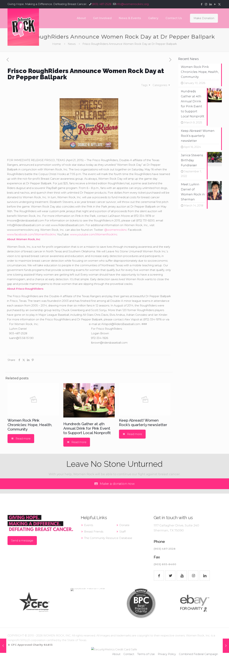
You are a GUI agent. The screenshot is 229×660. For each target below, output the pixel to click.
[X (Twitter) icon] (219, 4)
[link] (34, 603)
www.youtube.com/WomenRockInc (94, 234)
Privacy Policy (167, 654)
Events (88, 525)
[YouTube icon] (215, 4)
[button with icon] (159, 575)
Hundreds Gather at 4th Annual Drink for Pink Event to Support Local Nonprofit (87, 428)
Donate (124, 525)
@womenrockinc (115, 229)
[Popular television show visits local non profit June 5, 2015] (226, 646)
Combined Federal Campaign (198, 654)
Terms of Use (146, 654)
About (116, 654)
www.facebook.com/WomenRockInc (31, 234)
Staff (122, 531)
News (71, 44)
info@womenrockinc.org (132, 4)
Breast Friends (93, 531)
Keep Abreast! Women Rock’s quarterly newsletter (143, 422)
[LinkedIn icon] (210, 4)
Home (56, 44)
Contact (128, 654)
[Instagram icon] (206, 4)
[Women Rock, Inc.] (23, 27)
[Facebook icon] (201, 4)
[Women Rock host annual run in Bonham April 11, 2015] (3, 646)
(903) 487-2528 (101, 4)
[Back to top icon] (212, 652)
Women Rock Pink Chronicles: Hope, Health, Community (30, 424)
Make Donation (204, 18)
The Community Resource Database (108, 538)
